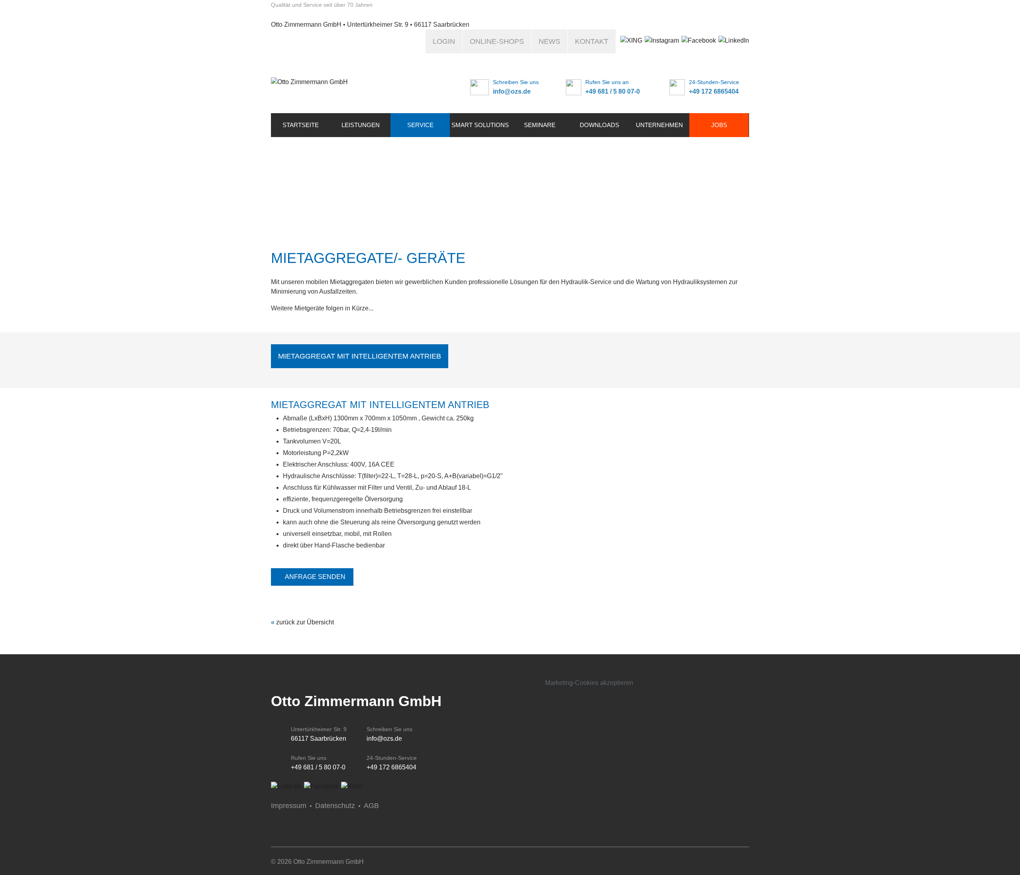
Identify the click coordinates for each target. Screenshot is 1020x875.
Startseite (300, 125)
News (549, 41)
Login (444, 41)
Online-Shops (497, 41)
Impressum (288, 806)
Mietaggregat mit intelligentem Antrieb (359, 356)
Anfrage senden (315, 576)
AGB (371, 806)
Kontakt (591, 41)
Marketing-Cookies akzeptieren (589, 682)
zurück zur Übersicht (305, 622)
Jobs (719, 125)
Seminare (539, 125)
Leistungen (360, 125)
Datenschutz (335, 806)
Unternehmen (659, 125)
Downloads (599, 125)
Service (420, 125)
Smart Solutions (480, 125)
